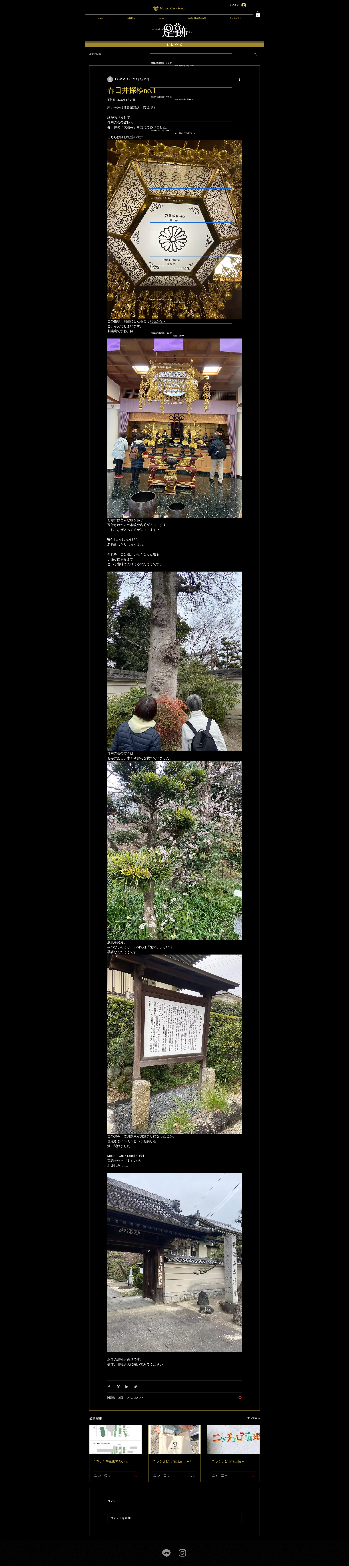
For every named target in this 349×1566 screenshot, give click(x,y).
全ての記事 (95, 54)
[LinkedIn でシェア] (127, 1386)
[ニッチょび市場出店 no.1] (233, 1439)
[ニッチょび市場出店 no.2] (175, 1439)
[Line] (166, 1553)
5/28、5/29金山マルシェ (111, 1461)
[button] (257, 14)
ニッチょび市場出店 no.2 (172, 1461)
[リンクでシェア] (135, 1386)
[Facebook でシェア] (109, 1386)
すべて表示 (253, 1418)
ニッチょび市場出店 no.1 (230, 1461)
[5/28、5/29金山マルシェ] (115, 1439)
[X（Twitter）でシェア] (118, 1386)
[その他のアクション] (239, 79)
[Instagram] (182, 1553)
